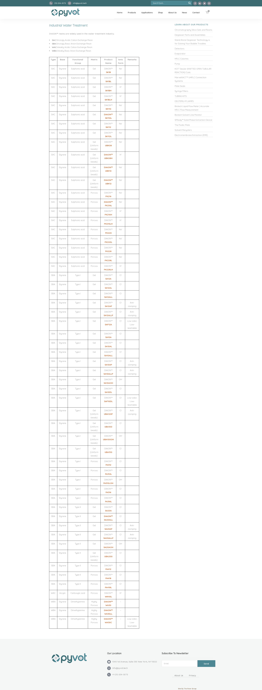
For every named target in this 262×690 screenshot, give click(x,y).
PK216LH (108, 223)
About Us (178, 675)
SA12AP (108, 306)
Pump (177, 63)
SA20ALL (108, 519)
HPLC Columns (181, 58)
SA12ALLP (108, 315)
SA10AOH (108, 383)
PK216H (108, 214)
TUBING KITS (181, 96)
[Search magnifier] (189, 3)
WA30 (108, 605)
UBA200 (108, 556)
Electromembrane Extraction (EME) (191, 135)
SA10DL (108, 392)
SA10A (108, 337)
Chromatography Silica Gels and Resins (193, 30)
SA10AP (108, 364)
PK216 (108, 196)
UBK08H (108, 158)
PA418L (108, 587)
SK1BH (108, 90)
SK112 (108, 127)
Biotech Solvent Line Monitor (188, 115)
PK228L (108, 260)
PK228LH (108, 269)
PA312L (108, 474)
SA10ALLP (108, 374)
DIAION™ (108, 114)
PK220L (108, 242)
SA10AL (108, 346)
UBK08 (108, 145)
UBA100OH (108, 439)
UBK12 (108, 183)
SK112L (108, 136)
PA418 (108, 578)
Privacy (192, 675)
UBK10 (108, 171)
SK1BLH (108, 99)
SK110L (108, 118)
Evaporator (180, 53)
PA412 (108, 569)
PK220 (108, 233)
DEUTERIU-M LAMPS (184, 101)
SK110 (108, 109)
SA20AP (108, 529)
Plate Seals (180, 86)
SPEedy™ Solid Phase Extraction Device (193, 120)
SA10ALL (108, 355)
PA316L (108, 501)
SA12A (108, 278)
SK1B (108, 72)
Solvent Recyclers (183, 130)
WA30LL (108, 614)
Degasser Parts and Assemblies (190, 35)
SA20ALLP (108, 538)
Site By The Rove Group (187, 689)
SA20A (108, 510)
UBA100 (108, 426)
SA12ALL (108, 297)
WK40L (108, 596)
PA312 (108, 465)
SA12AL (108, 288)
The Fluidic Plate (182, 125)
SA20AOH (108, 547)
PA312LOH (108, 483)
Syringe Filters (181, 91)
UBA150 (108, 452)
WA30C (108, 622)
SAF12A (108, 324)
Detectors (179, 48)
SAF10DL (108, 401)
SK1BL (108, 81)
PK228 (108, 251)
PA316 (108, 492)
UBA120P (108, 414)
